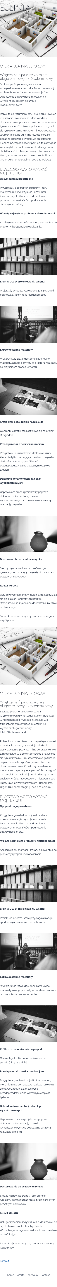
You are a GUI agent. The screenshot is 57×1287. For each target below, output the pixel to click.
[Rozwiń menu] (54, 7)
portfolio (33, 1274)
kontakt (4, 1260)
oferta (20, 1274)
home (10, 1274)
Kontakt (45, 1274)
